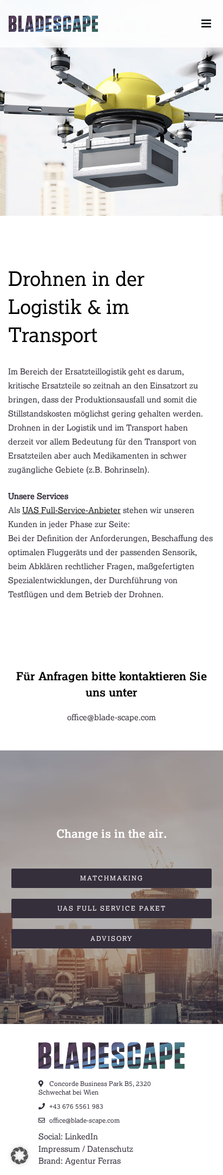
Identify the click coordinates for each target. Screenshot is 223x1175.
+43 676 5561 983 (75, 1106)
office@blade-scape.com (111, 717)
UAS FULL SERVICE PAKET (111, 908)
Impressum (59, 1148)
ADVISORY (111, 938)
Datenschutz (110, 1148)
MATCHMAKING (111, 878)
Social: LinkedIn (68, 1136)
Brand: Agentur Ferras (79, 1160)
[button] (19, 1155)
